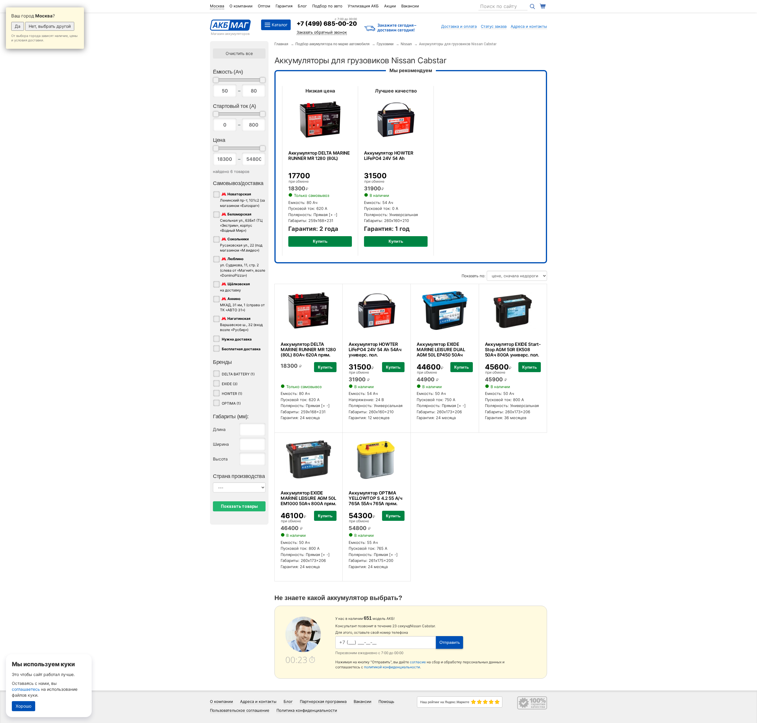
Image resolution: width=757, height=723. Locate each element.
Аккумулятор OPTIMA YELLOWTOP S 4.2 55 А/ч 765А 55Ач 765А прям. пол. (375, 501)
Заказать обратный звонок (322, 32)
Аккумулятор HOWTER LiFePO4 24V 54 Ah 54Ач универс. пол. (375, 349)
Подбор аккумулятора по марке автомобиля (332, 44)
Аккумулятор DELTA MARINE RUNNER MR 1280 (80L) (319, 155)
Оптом (264, 6)
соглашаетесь (26, 689)
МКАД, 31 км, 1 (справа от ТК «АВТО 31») (242, 304)
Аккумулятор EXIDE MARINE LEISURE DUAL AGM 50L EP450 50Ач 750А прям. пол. (441, 352)
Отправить (449, 642)
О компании (241, 6)
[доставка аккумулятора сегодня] (390, 28)
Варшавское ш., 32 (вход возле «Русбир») (241, 324)
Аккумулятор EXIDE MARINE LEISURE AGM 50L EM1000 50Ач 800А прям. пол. (308, 501)
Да (17, 26)
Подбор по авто (327, 6)
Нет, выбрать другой (50, 26)
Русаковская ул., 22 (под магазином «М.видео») (241, 244)
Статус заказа (494, 26)
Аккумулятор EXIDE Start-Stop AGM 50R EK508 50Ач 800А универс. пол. (513, 349)
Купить (320, 241)
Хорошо (23, 706)
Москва (217, 6)
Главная (281, 44)
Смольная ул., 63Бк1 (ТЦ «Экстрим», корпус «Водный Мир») (241, 222)
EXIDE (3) (229, 384)
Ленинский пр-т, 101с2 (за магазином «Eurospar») (242, 200)
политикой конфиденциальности (392, 667)
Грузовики (385, 44)
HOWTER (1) (232, 393)
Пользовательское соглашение (239, 710)
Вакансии (410, 6)
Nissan (406, 44)
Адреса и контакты (529, 26)
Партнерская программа (323, 701)
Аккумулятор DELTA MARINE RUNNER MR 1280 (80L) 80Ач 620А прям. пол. (308, 352)
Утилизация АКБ (363, 6)
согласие (418, 662)
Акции (390, 6)
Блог (302, 6)
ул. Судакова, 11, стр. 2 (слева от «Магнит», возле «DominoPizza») (242, 267)
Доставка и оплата (459, 26)
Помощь (386, 701)
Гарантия (284, 6)
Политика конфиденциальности (306, 710)
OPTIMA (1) (231, 403)
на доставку (235, 287)
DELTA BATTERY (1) (238, 374)
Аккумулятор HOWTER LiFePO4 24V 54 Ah (388, 155)
